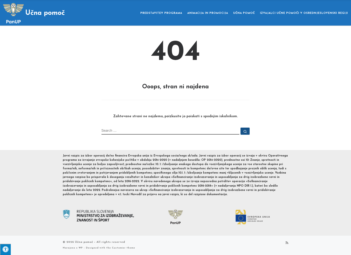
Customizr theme (123, 248)
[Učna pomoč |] (13, 12)
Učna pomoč (84, 242)
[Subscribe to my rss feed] (287, 243)
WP (81, 248)
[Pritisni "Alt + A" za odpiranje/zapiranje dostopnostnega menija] (5, 249)
